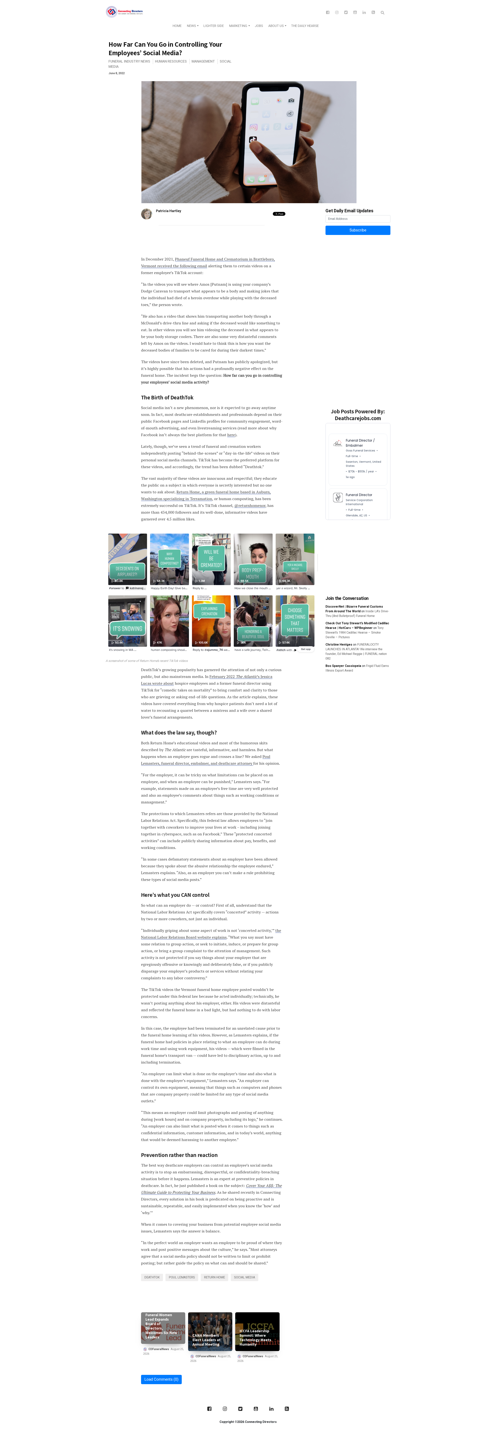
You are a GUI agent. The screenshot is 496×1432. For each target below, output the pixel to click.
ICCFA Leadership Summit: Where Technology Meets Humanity (255, 1338)
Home (177, 25)
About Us (276, 25)
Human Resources (171, 61)
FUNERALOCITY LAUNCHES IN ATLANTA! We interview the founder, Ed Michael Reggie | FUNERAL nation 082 (356, 651)
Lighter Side (213, 25)
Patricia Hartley (168, 211)
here (231, 434)
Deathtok (152, 1277)
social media (244, 1277)
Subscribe (358, 230)
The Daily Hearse (305, 25)
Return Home (214, 1277)
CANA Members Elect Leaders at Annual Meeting (206, 1340)
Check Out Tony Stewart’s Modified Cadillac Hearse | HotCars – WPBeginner (357, 625)
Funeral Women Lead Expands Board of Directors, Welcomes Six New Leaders (161, 1326)
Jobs (259, 25)
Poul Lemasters (182, 1277)
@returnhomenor (249, 505)
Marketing (238, 25)
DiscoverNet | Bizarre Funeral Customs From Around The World (354, 609)
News (191, 25)
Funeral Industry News (129, 61)
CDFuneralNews (158, 1349)
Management (203, 61)
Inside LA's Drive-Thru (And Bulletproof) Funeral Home (357, 613)
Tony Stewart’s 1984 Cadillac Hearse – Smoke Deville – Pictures (355, 633)
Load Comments (161, 1379)
